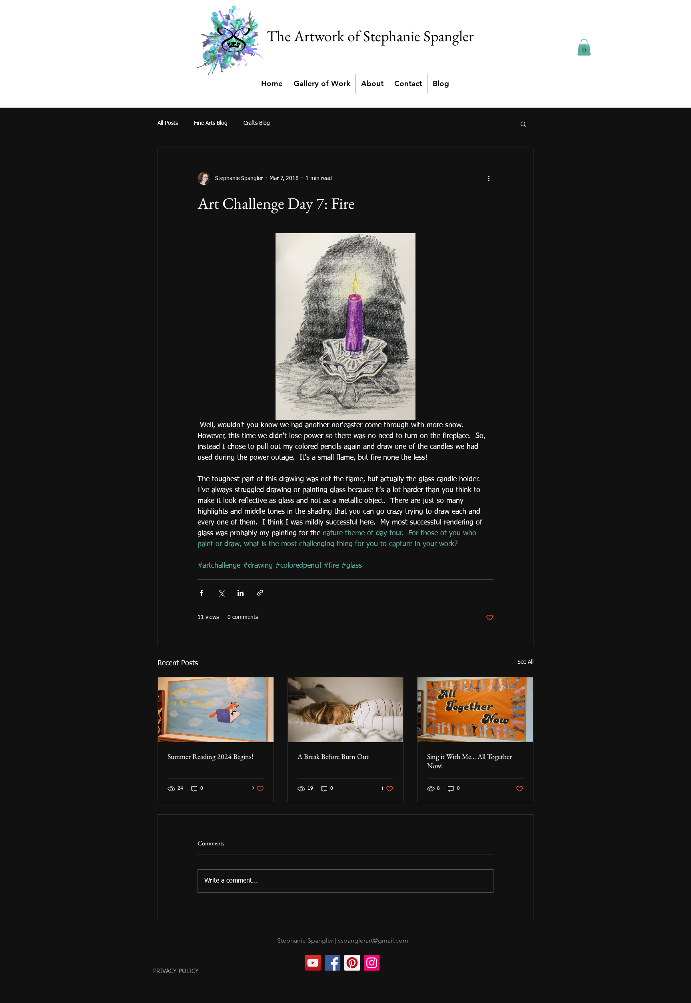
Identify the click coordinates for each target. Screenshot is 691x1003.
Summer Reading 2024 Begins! (211, 756)
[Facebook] (332, 963)
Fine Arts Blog (211, 123)
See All (525, 662)
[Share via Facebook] (201, 593)
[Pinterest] (352, 963)
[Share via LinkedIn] (240, 593)
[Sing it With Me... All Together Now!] (475, 709)
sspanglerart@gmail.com (373, 940)
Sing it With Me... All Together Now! (469, 761)
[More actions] (488, 178)
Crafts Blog (257, 123)
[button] (584, 47)
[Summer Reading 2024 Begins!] (216, 709)
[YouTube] (313, 963)
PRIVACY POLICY (176, 971)
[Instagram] (371, 963)
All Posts (168, 123)
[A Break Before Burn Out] (345, 709)
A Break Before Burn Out (333, 756)
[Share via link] (260, 593)
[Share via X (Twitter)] (221, 593)
